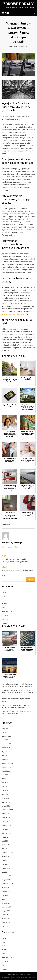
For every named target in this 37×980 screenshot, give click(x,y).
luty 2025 (5, 794)
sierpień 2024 (6, 818)
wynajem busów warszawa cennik (14, 314)
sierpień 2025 (6, 771)
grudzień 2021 (6, 907)
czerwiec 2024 (6, 825)
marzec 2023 (6, 868)
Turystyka (5, 619)
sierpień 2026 (6, 728)
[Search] (34, 13)
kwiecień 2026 (6, 744)
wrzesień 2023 (6, 856)
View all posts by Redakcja (11, 547)
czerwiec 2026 (6, 736)
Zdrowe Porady (18, 4)
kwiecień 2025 (6, 786)
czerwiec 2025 (6, 779)
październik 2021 (7, 915)
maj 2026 (5, 740)
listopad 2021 (6, 911)
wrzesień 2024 (6, 814)
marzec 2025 (6, 790)
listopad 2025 (6, 759)
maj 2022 (5, 895)
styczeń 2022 (6, 903)
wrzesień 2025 (6, 767)
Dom (3, 600)
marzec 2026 (6, 748)
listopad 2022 (6, 880)
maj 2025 (5, 783)
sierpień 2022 (6, 891)
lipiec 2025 (5, 775)
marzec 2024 (6, 837)
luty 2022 (5, 899)
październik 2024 (7, 810)
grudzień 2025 (6, 755)
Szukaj (4, 576)
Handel (4, 607)
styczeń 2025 (6, 798)
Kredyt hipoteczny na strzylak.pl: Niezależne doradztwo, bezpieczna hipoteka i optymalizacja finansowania (18, 692)
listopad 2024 (6, 806)
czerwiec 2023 (6, 860)
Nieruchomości (7, 611)
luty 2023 (5, 872)
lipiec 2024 (5, 822)
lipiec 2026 (5, 732)
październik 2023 (7, 853)
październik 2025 (7, 763)
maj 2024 (5, 829)
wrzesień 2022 (6, 887)
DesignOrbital (16, 977)
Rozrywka (5, 615)
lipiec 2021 (5, 926)
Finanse (4, 604)
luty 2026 (5, 752)
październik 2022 (7, 884)
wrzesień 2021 (6, 919)
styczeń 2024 (6, 845)
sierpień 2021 (6, 922)
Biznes (4, 592)
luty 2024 (5, 841)
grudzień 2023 (6, 849)
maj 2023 (5, 864)
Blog (8, 524)
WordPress (32, 977)
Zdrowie (4, 623)
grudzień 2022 (6, 876)
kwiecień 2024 (6, 833)
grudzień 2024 (6, 802)
